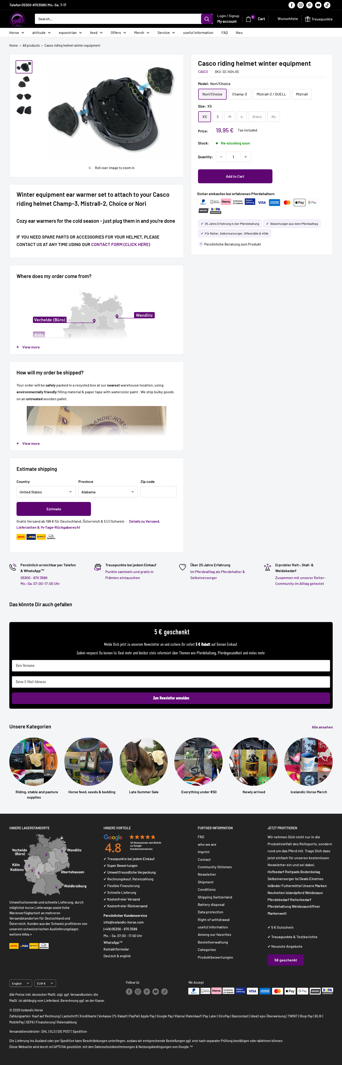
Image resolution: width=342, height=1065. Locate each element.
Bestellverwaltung (213, 942)
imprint (204, 851)
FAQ (224, 32)
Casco (203, 72)
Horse (14, 32)
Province (85, 481)
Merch (139, 32)
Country (23, 481)
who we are (207, 844)
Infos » (27, 934)
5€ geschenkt (286, 960)
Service (164, 32)
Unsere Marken (314, 885)
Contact (204, 859)
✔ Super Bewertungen (120, 865)
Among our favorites (214, 934)
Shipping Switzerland (215, 897)
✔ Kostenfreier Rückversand (125, 906)
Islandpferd (295, 892)
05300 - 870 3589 (33, 577)
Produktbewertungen (215, 957)
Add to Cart (235, 176)
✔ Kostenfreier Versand (122, 899)
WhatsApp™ (113, 942)
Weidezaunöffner (306, 906)
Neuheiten (276, 892)
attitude (39, 32)
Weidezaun (314, 892)
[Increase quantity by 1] (246, 157)
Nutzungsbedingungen (155, 1047)
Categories (207, 949)
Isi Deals (301, 878)
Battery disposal (211, 904)
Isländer (274, 885)
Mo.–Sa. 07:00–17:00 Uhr (40, 583)
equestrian (68, 32)
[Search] (207, 19)
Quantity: (205, 156)
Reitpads (292, 871)
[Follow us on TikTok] (327, 4)
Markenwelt (277, 913)
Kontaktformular (116, 949)
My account (227, 21)
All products (31, 45)
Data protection (210, 912)
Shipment (206, 882)
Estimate (54, 509)
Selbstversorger (281, 878)
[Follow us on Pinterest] (309, 4)
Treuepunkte (281, 936)
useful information (198, 32)
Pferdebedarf (279, 899)
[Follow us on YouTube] (318, 4)
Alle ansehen (323, 727)
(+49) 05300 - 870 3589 (120, 929)
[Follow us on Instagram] (300, 4)
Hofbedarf (276, 871)
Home (13, 45)
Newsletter (207, 874)
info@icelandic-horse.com (124, 922)
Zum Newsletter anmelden (171, 698)
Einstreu (316, 878)
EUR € (41, 983)
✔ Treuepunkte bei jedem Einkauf (129, 859)
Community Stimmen (215, 867)
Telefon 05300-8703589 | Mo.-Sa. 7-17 (37, 5)
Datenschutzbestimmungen (114, 1047)
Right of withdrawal (214, 919)
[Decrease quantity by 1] (221, 157)
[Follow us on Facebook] (291, 4)
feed (93, 32)
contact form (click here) (120, 244)
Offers (116, 32)
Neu (239, 32)
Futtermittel (292, 885)
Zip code (148, 481)
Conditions (207, 889)
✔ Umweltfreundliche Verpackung (130, 872)
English (17, 983)
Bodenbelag (310, 871)
